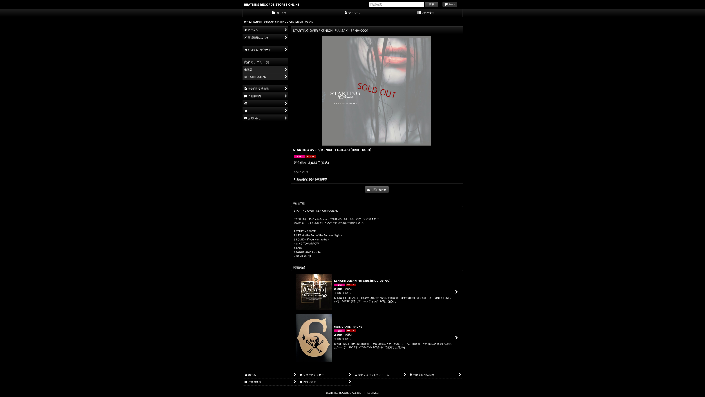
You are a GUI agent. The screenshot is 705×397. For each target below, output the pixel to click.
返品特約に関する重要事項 (312, 179)
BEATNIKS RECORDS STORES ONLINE (271, 4)
